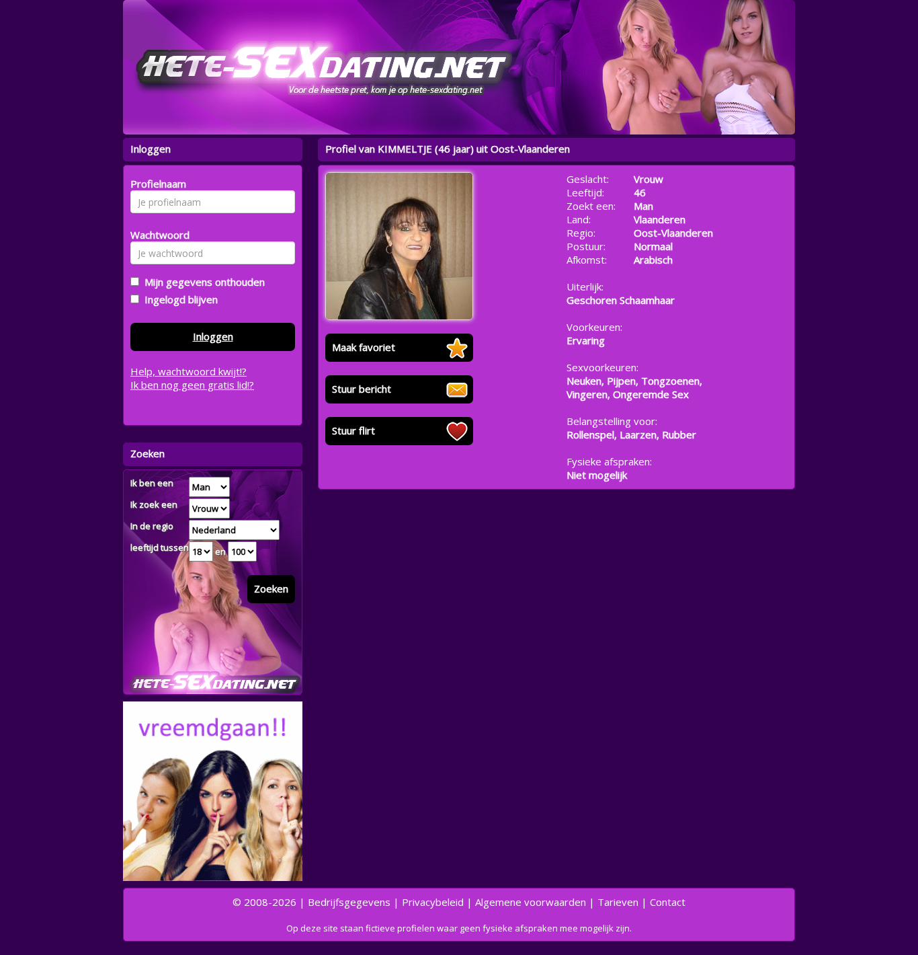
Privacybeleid (433, 902)
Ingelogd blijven (178, 299)
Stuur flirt (353, 430)
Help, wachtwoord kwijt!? (188, 371)
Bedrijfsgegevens (349, 902)
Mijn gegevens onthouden (202, 282)
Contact (667, 902)
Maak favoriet (363, 347)
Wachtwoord (156, 234)
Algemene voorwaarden (530, 902)
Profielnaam (156, 183)
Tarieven (617, 902)
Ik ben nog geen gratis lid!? (192, 384)
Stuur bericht (361, 388)
